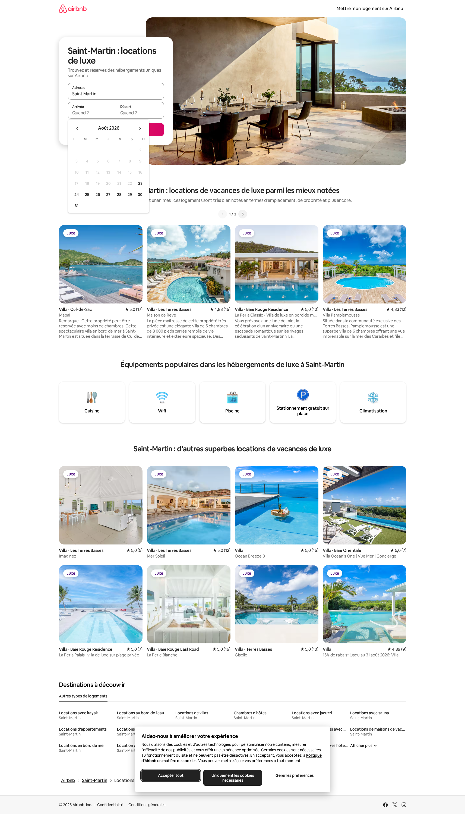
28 (119, 194)
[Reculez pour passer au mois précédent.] (77, 128)
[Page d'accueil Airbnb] (73, 8)
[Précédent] (222, 214)
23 (140, 183)
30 (140, 194)
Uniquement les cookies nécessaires (232, 778)
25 (87, 194)
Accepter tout (171, 775)
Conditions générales (147, 804)
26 (98, 194)
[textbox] (92, 112)
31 (76, 205)
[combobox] (116, 93)
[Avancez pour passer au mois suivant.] (139, 128)
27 (108, 194)
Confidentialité (110, 804)
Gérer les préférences (294, 775)
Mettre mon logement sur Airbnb (370, 8)
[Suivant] (242, 214)
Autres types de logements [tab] (83, 696)
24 (76, 194)
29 (130, 194)
